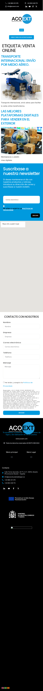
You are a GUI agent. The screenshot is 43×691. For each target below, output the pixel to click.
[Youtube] (30, 6)
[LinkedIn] (26, 6)
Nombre (7, 322)
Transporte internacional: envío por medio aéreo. (18, 60)
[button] (12, 457)
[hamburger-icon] (21, 30)
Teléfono (7, 353)
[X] (36, 6)
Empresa (7, 332)
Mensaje (7, 363)
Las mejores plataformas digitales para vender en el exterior (20, 117)
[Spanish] (8, 688)
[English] (3, 688)
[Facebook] (33, 6)
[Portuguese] (5, 688)
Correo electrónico (12, 342)
